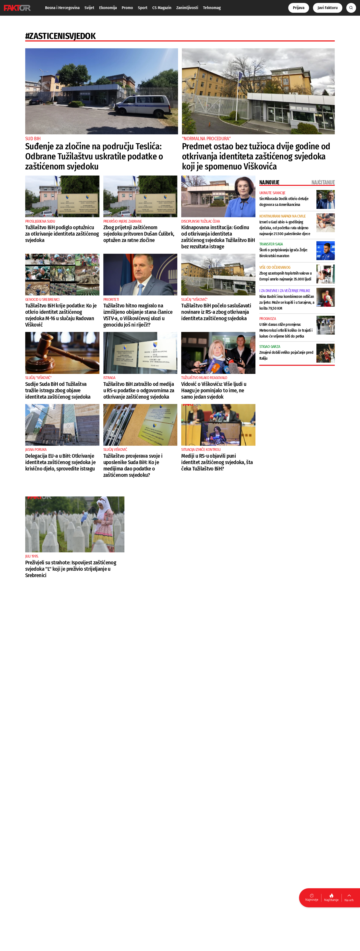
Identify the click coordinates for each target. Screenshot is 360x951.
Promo (127, 7)
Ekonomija (108, 7)
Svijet (89, 7)
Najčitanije (331, 900)
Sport (142, 7)
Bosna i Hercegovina (62, 7)
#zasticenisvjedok (60, 36)
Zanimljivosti (187, 7)
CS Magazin (161, 7)
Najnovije (311, 900)
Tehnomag (212, 7)
